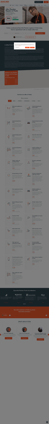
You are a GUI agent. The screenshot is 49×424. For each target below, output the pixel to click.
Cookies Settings (17, 47)
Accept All (32, 47)
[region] (25, 45)
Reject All (27, 47)
